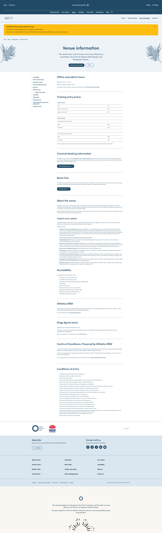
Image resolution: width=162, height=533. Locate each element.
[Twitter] (96, 447)
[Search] (112, 12)
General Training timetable (93, 87)
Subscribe (38, 448)
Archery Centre (36, 464)
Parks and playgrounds (71, 474)
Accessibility (36, 94)
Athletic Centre (15, 39)
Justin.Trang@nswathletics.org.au (98, 357)
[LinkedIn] (100, 447)
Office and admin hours (38, 79)
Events (123, 18)
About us (99, 469)
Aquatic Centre (36, 460)
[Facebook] (88, 447)
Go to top (127, 428)
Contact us (12, 5)
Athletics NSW (36, 97)
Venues (9, 39)
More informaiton (63, 189)
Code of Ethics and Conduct (44, 482)
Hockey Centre (36, 474)
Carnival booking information (40, 84)
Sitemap (71, 482)
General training (132, 18)
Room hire (35, 87)
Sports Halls (68, 464)
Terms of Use (55, 482)
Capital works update (40, 92)
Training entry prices (37, 82)
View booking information (64, 166)
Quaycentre (68, 460)
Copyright (34, 482)
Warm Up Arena (87, 158)
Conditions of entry (37, 106)
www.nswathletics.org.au (74, 312)
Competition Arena (77, 158)
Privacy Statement (64, 482)
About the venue (36, 89)
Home (5, 39)
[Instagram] (92, 447)
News (5, 5)
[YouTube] (105, 447)
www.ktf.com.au (83, 334)
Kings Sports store (37, 99)
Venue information (144, 18)
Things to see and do (71, 469)
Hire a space (101, 460)
